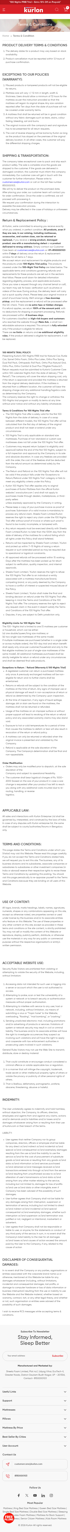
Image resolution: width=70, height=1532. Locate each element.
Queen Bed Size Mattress (52, 1508)
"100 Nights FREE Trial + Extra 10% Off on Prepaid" (35, 2)
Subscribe (57, 1356)
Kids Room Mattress (56, 1518)
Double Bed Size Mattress (43, 1512)
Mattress (7, 1508)
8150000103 (21, 1476)
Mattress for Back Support (50, 1515)
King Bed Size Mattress (26, 1508)
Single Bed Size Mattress (15, 1512)
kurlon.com (10, 1126)
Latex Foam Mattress (24, 1515)
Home (5, 36)
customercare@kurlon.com (16, 182)
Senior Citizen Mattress (32, 1518)
